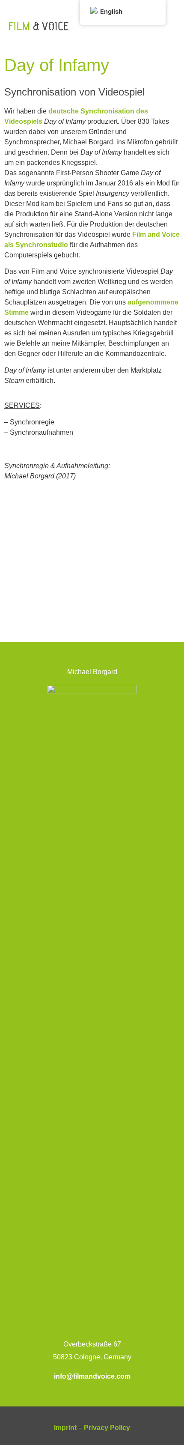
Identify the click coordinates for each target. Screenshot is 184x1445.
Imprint (65, 1427)
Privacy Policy (107, 1427)
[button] (169, 26)
